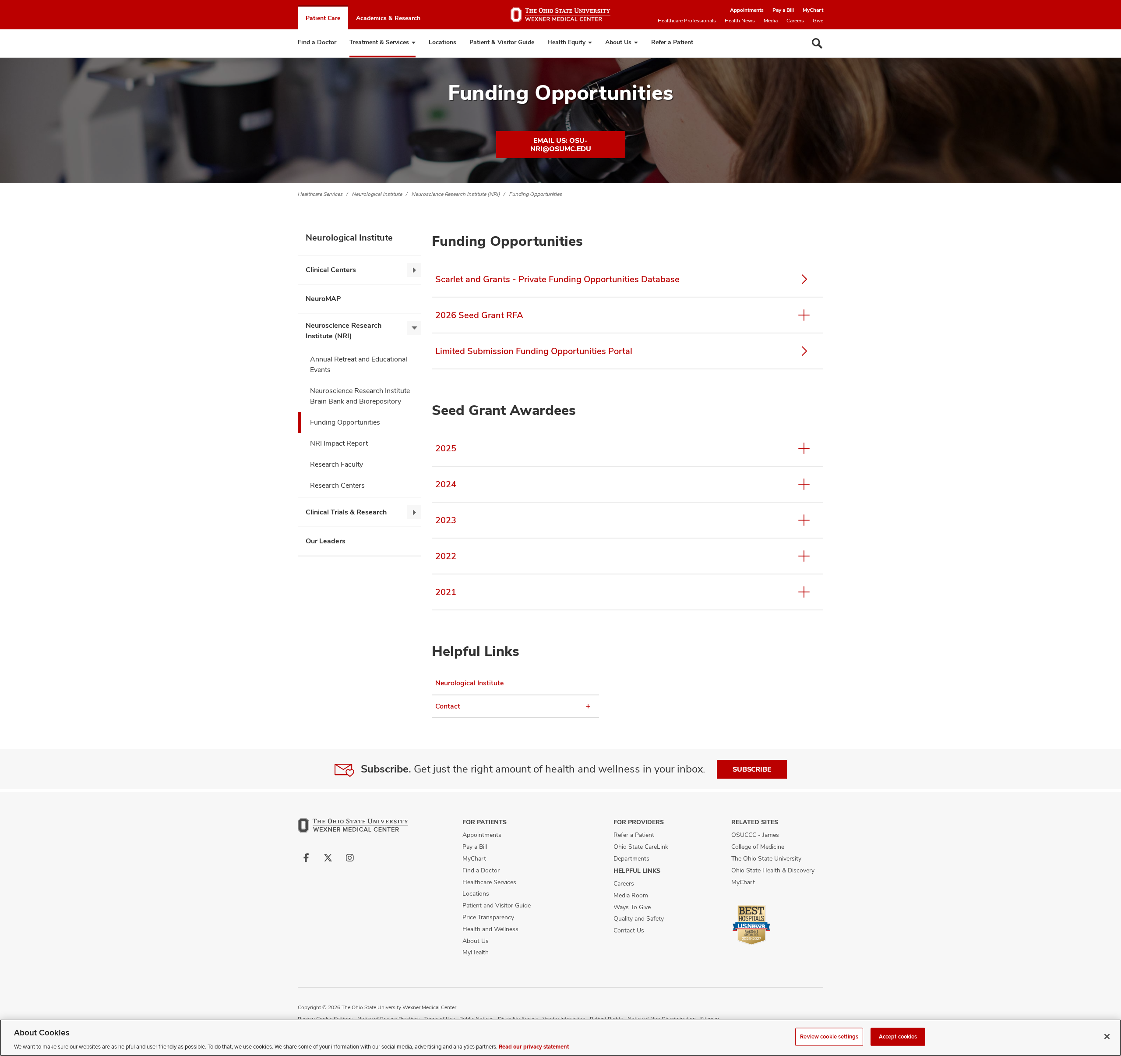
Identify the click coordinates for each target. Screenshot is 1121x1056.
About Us (618, 42)
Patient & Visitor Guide (501, 42)
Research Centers (337, 485)
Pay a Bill (783, 10)
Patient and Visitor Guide (496, 905)
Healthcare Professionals (687, 20)
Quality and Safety (638, 918)
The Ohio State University (766, 858)
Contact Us (628, 930)
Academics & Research (388, 18)
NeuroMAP (323, 298)
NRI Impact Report (339, 443)
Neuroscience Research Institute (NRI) (456, 194)
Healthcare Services (320, 194)
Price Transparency (488, 917)
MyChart (813, 10)
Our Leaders (325, 541)
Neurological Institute (377, 194)
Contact (447, 706)
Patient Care (323, 18)
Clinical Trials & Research (346, 512)
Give (818, 20)
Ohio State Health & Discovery (772, 870)
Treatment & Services (379, 42)
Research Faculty (336, 464)
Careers (795, 20)
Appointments (747, 10)
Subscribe (752, 769)
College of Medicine (757, 846)
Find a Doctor (317, 42)
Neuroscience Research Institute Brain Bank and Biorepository (360, 396)
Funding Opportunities (535, 194)
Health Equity (566, 42)
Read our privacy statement (534, 1046)
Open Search (817, 43)
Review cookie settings (829, 1036)
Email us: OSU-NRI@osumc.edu (560, 144)
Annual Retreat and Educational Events (358, 364)
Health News (740, 20)
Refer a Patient (672, 42)
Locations (442, 42)
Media (771, 20)
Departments (631, 858)
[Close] (1107, 1036)
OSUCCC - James (755, 835)
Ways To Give (632, 907)
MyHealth (475, 952)
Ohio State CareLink (640, 846)
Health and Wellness (490, 929)
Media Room (630, 895)
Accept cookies (898, 1036)
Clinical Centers (331, 269)
